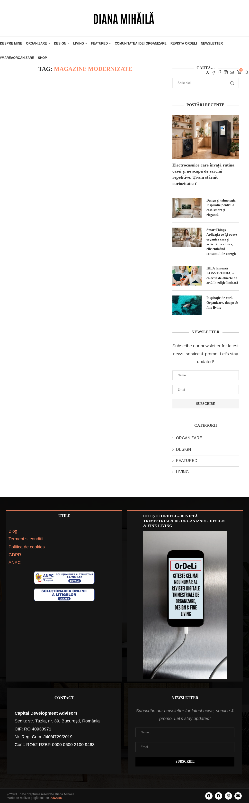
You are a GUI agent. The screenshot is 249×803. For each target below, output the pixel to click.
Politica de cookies (27, 547)
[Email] (232, 72)
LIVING (78, 43)
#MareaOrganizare (17, 58)
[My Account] (207, 72)
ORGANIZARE (36, 43)
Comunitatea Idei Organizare (141, 43)
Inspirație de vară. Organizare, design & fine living (222, 302)
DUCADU (56, 798)
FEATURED (99, 43)
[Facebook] (220, 72)
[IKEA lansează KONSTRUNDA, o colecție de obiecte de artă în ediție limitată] (187, 276)
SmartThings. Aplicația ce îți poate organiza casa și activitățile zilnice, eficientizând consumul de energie (221, 242)
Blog (13, 531)
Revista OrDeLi (183, 43)
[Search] (246, 72)
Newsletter (212, 43)
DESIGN (60, 43)
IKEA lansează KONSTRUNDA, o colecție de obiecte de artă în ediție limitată (222, 276)
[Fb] (213, 72)
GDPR (15, 554)
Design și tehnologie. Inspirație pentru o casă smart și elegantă (221, 208)
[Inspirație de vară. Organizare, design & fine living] (187, 305)
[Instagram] (226, 72)
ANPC (15, 562)
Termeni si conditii (26, 538)
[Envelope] (238, 796)
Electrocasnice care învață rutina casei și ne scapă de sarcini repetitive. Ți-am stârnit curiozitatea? (203, 174)
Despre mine (11, 43)
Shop (42, 58)
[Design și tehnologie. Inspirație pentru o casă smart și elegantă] (187, 208)
